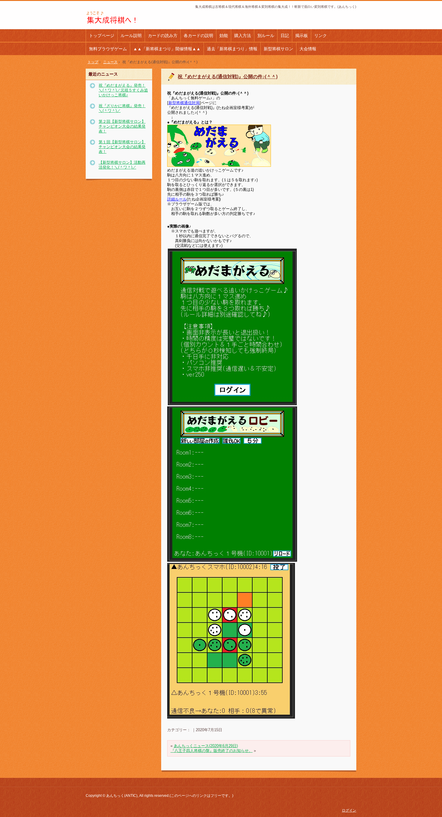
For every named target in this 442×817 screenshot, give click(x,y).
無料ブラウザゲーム (108, 48)
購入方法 (242, 35)
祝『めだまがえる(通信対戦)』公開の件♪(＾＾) (228, 76)
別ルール (265, 35)
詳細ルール (177, 199)
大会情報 (307, 48)
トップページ (101, 35)
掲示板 (301, 35)
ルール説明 (131, 35)
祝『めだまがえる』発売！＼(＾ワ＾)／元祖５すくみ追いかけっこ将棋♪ (123, 90)
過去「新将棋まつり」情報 (232, 48)
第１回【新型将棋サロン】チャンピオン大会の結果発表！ (122, 147)
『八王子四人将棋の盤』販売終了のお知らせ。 (211, 750)
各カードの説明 (198, 35)
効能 (223, 35)
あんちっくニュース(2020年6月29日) (206, 746)
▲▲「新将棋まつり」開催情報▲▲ (167, 48)
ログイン (349, 810)
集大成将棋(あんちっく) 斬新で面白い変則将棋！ (126, 18)
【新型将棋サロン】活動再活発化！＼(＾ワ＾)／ (122, 164)
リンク (320, 35)
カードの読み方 (162, 35)
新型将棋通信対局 (184, 103)
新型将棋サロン (278, 48)
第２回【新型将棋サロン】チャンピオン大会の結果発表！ (122, 126)
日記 (285, 35)
